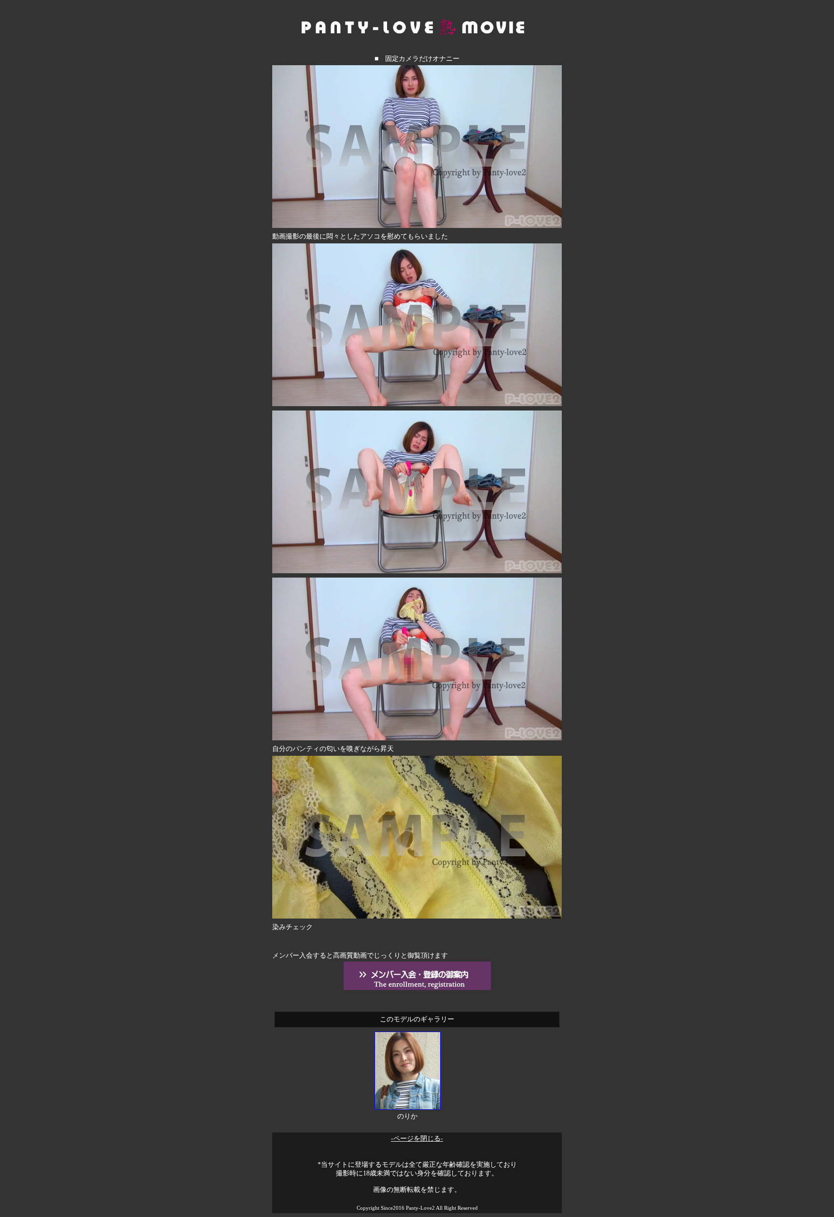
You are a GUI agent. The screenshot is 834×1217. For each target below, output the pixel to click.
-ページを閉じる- (417, 1138)
